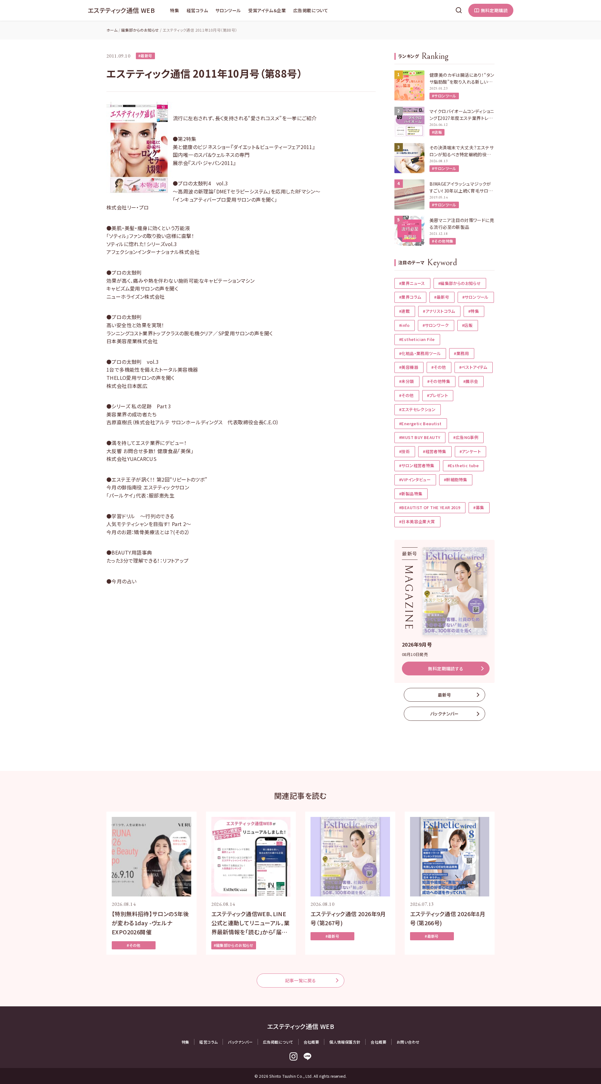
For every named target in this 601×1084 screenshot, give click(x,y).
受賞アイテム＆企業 (267, 10)
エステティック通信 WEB (121, 10)
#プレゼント (437, 395)
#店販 (437, 132)
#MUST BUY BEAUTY (419, 437)
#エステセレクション (417, 409)
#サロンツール (444, 95)
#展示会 (470, 381)
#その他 (438, 367)
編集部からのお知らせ (140, 30)
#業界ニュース (412, 283)
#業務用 (461, 353)
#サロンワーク (436, 325)
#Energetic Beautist (420, 423)
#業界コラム (410, 297)
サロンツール (228, 10)
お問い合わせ (408, 1042)
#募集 (478, 507)
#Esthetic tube (463, 465)
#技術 (404, 451)
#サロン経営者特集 (416, 465)
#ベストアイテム (473, 367)
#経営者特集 (434, 451)
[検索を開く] (459, 10)
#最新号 (145, 55)
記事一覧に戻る (300, 980)
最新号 (444, 695)
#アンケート (470, 451)
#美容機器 (408, 367)
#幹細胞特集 (455, 480)
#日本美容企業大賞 (417, 521)
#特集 (473, 311)
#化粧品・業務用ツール (420, 353)
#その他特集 (442, 241)
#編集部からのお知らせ (459, 283)
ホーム (111, 30)
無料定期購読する (445, 668)
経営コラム (197, 10)
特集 (174, 10)
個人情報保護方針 (344, 1042)
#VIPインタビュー (415, 480)
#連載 (404, 311)
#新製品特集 (410, 494)
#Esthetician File (417, 339)
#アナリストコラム (439, 311)
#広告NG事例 (465, 437)
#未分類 (406, 381)
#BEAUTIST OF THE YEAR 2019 (429, 507)
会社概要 (311, 1042)
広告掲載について (310, 10)
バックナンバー (444, 713)
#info (404, 325)
